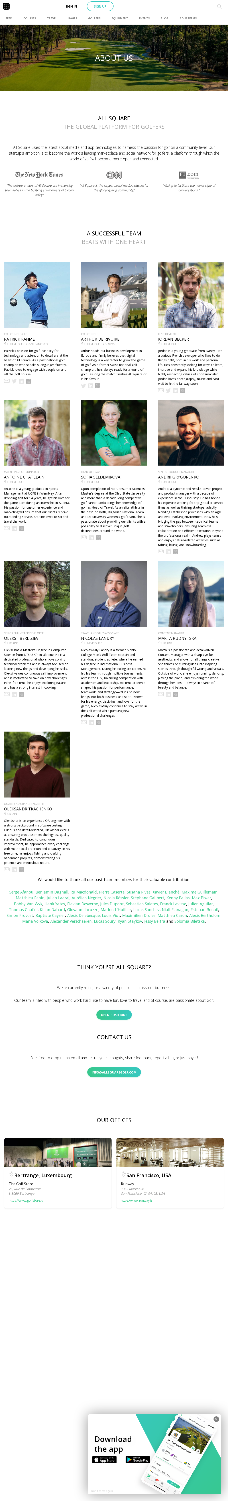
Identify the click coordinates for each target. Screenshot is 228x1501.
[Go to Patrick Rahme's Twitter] (14, 381)
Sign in (71, 6)
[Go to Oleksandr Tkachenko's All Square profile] (21, 869)
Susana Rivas (139, 892)
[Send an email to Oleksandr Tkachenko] (7, 869)
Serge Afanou (21, 892)
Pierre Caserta (112, 892)
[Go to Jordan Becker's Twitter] (168, 390)
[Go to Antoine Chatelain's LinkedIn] (14, 528)
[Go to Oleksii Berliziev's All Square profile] (21, 694)
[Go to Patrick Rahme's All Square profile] (28, 381)
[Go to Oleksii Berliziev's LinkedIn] (14, 694)
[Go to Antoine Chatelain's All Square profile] (21, 528)
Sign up (100, 6)
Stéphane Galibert (147, 897)
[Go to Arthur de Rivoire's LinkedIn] (90, 386)
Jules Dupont (112, 903)
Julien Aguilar (200, 903)
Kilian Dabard (52, 909)
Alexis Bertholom (204, 915)
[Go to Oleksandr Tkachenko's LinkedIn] (14, 869)
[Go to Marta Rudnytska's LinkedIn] (168, 694)
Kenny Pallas (178, 897)
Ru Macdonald (84, 892)
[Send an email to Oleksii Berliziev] (7, 694)
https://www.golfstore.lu (26, 1200)
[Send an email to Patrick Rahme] (7, 381)
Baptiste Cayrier (50, 915)
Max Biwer (201, 897)
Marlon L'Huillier (116, 909)
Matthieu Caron (172, 915)
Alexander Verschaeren (71, 921)
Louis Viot (111, 915)
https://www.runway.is (137, 1200)
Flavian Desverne (82, 903)
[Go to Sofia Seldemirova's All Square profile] (98, 538)
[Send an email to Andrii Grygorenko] (161, 552)
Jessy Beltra (154, 921)
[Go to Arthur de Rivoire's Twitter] (83, 386)
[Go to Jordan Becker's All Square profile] (182, 390)
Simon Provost (20, 915)
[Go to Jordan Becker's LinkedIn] (175, 390)
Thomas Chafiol (23, 909)
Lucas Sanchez (146, 909)
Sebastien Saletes (142, 903)
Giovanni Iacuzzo (82, 909)
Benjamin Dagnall (52, 892)
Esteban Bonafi (204, 909)
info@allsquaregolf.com (114, 1072)
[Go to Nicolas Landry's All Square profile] (98, 722)
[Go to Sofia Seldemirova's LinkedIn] (91, 538)
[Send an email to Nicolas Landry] (84, 722)
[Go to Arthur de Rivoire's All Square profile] (97, 386)
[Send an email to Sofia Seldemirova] (84, 538)
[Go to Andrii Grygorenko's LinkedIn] (168, 552)
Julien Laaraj (58, 897)
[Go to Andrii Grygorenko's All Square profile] (175, 552)
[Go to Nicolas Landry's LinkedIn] (91, 722)
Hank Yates (55, 903)
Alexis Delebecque (83, 915)
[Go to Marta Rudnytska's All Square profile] (175, 694)
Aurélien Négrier (86, 897)
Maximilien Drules (138, 915)
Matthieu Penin (30, 897)
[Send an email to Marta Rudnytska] (161, 694)
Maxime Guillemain (200, 892)
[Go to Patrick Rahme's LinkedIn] (21, 381)
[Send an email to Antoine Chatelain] (7, 528)
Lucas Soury (105, 921)
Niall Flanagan (175, 909)
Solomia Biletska (190, 921)
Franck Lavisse (173, 903)
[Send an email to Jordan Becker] (161, 390)
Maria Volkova (35, 921)
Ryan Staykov (130, 921)
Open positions (114, 1015)
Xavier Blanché (166, 892)
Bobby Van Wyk (28, 903)
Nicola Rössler (116, 897)
